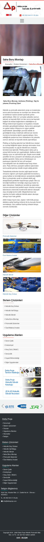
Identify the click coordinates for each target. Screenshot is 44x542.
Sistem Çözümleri (20, 64)
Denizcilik (8, 354)
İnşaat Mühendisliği (12, 358)
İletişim (5, 436)
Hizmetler (6, 434)
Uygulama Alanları (9, 431)
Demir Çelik (9, 341)
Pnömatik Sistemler (12, 323)
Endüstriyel (9, 345)
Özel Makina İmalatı (12, 328)
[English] (10, 15)
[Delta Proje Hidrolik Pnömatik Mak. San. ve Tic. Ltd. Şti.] (22, 6)
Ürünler (6, 428)
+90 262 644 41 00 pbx (29, 15)
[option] (9, 406)
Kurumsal (6, 423)
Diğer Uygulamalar (12, 362)
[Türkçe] (7, 15)
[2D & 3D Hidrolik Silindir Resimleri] (22, 382)
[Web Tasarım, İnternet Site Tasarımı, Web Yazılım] (22, 538)
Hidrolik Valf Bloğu (11, 310)
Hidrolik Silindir (10, 315)
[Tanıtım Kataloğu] (22, 371)
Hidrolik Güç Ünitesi (12, 306)
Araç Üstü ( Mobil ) (11, 349)
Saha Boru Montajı (12, 319)
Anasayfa (8, 64)
